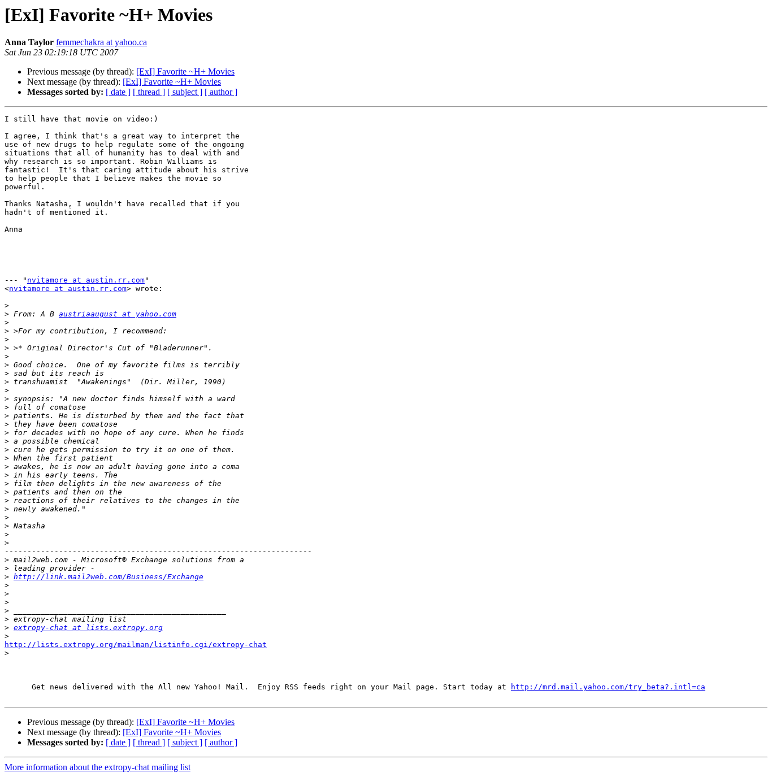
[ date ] (118, 92)
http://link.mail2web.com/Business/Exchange (108, 576)
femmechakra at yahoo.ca (101, 42)
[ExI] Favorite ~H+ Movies (185, 71)
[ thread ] (149, 92)
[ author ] (221, 92)
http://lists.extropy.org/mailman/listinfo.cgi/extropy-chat (136, 644)
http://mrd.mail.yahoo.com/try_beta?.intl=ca (608, 687)
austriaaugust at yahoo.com (117, 314)
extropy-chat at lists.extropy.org (88, 627)
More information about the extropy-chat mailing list (97, 767)
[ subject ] (184, 92)
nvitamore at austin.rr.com (86, 280)
